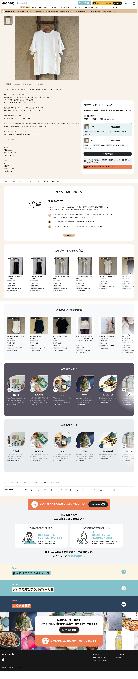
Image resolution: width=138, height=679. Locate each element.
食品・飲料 (34, 7)
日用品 (45, 7)
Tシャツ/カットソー (35, 181)
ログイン (127, 3)
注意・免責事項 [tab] (28, 84)
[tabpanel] (41, 130)
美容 (40, 7)
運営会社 (118, 657)
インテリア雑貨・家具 (63, 7)
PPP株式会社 (92, 119)
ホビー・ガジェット (112, 7)
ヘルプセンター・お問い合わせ (100, 661)
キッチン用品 (52, 7)
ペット (80, 7)
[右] (130, 275)
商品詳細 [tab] (17, 84)
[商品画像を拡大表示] (47, 48)
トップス (23, 181)
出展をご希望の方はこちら (99, 657)
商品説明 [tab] (8, 84)
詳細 (113, 119)
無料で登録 (12, 283)
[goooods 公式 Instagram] (3, 659)
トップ (5, 181)
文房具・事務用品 (88, 7)
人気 (23, 7)
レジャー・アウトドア (100, 7)
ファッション (73, 7)
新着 (28, 7)
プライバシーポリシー (121, 654)
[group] (98, 504)
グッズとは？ (96, 654)
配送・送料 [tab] (39, 84)
